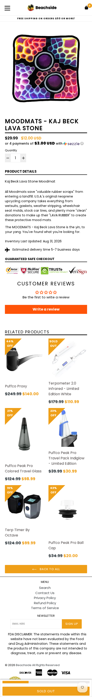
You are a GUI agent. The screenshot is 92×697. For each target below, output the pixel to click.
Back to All (49, 569)
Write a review (46, 309)
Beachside (23, 665)
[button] (46, 143)
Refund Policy (45, 603)
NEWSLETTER (46, 616)
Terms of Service (45, 608)
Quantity (11, 150)
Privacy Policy (45, 597)
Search (45, 587)
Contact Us (44, 593)
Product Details (21, 171)
